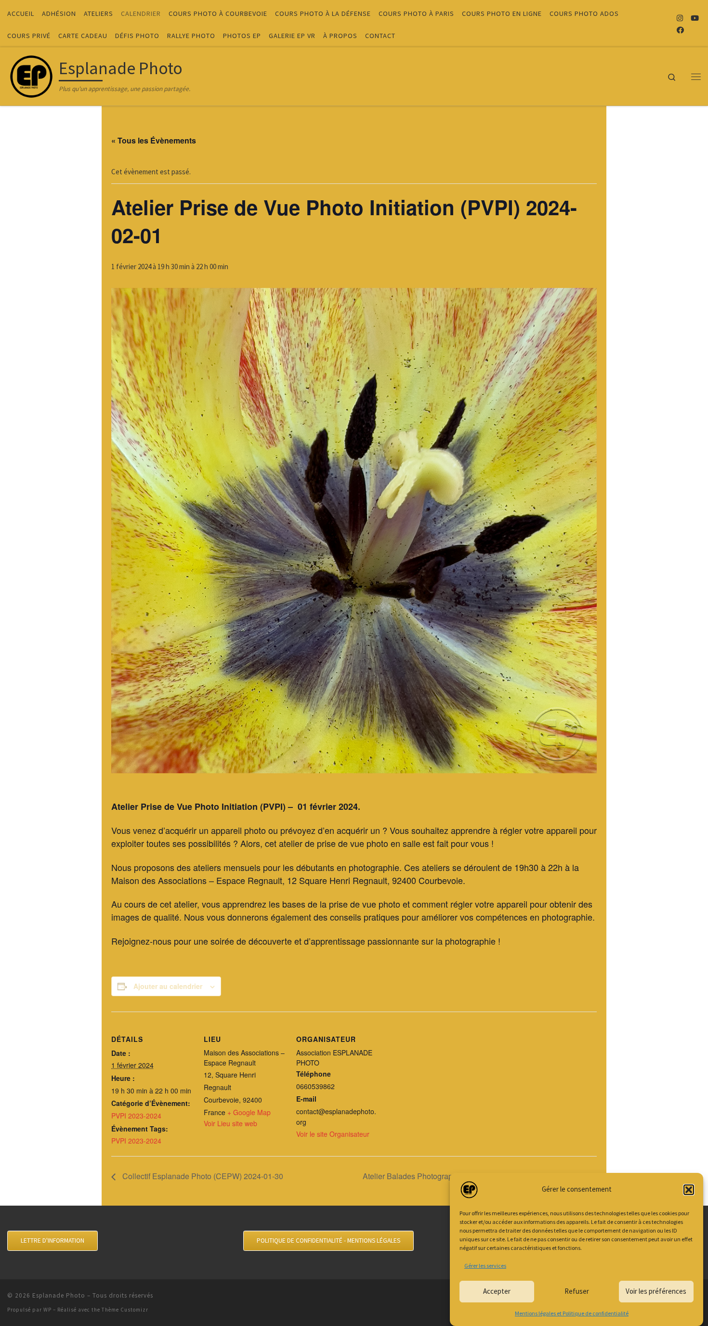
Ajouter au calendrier (167, 986)
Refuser (576, 1291)
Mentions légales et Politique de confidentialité (572, 1313)
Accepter (497, 1291)
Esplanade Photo (58, 1295)
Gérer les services (485, 1265)
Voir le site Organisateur (332, 1134)
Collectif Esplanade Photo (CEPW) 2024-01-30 (201, 1176)
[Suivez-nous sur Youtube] (695, 18)
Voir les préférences (656, 1291)
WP (47, 1309)
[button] (689, 1190)
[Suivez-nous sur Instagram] (680, 18)
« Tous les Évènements (153, 140)
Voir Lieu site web (230, 1123)
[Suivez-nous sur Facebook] (680, 30)
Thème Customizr (125, 1309)
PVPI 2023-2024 (136, 1115)
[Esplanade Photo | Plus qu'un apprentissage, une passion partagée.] (31, 74)
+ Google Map (249, 1112)
